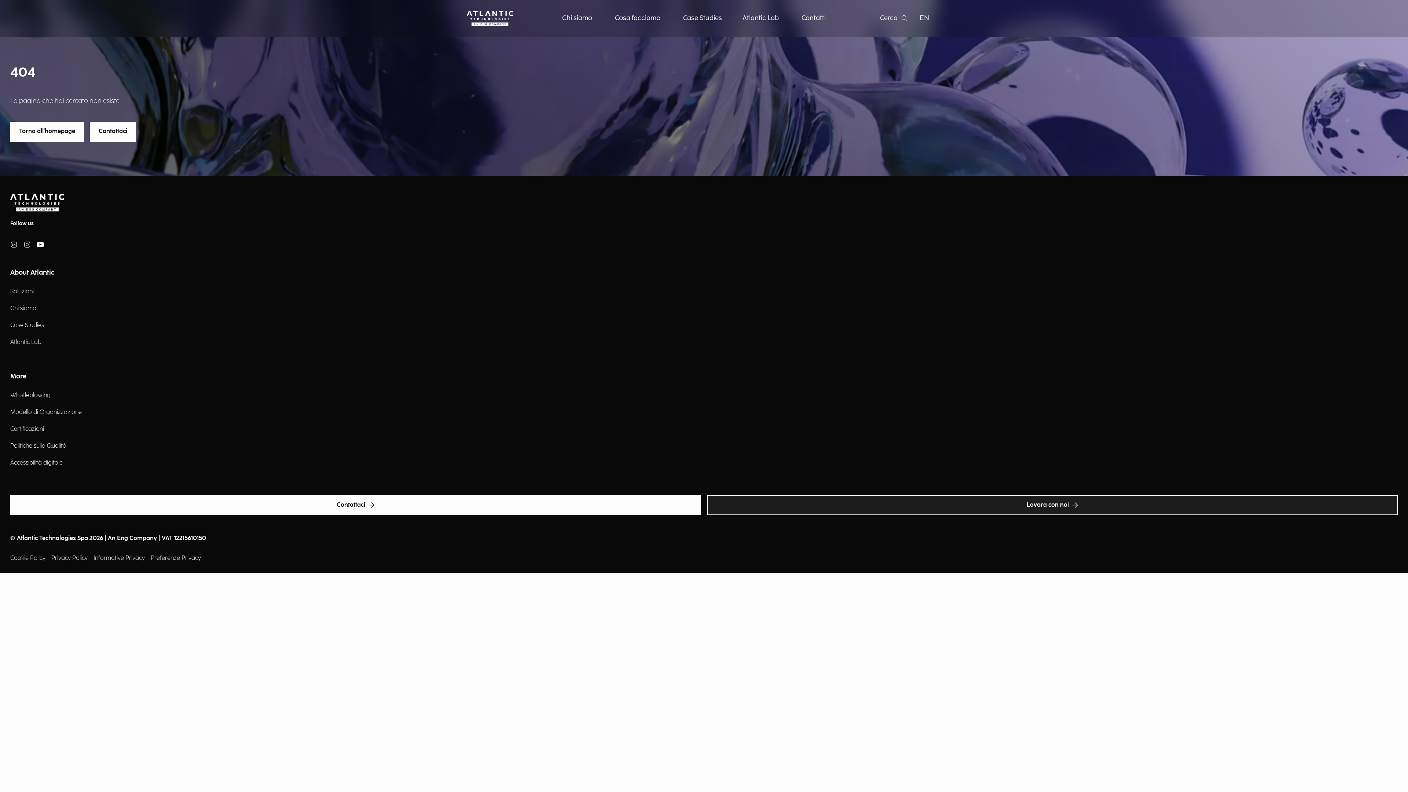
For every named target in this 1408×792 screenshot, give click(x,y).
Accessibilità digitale (36, 462)
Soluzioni (22, 291)
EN (924, 18)
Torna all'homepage (47, 131)
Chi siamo (23, 308)
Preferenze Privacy (176, 558)
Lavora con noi (1048, 505)
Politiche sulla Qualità (38, 446)
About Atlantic (32, 272)
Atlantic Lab (25, 342)
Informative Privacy (119, 558)
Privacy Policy (69, 558)
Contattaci (113, 131)
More (18, 376)
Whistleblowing (30, 395)
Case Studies (27, 325)
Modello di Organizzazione (46, 412)
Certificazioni (27, 429)
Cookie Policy (27, 558)
